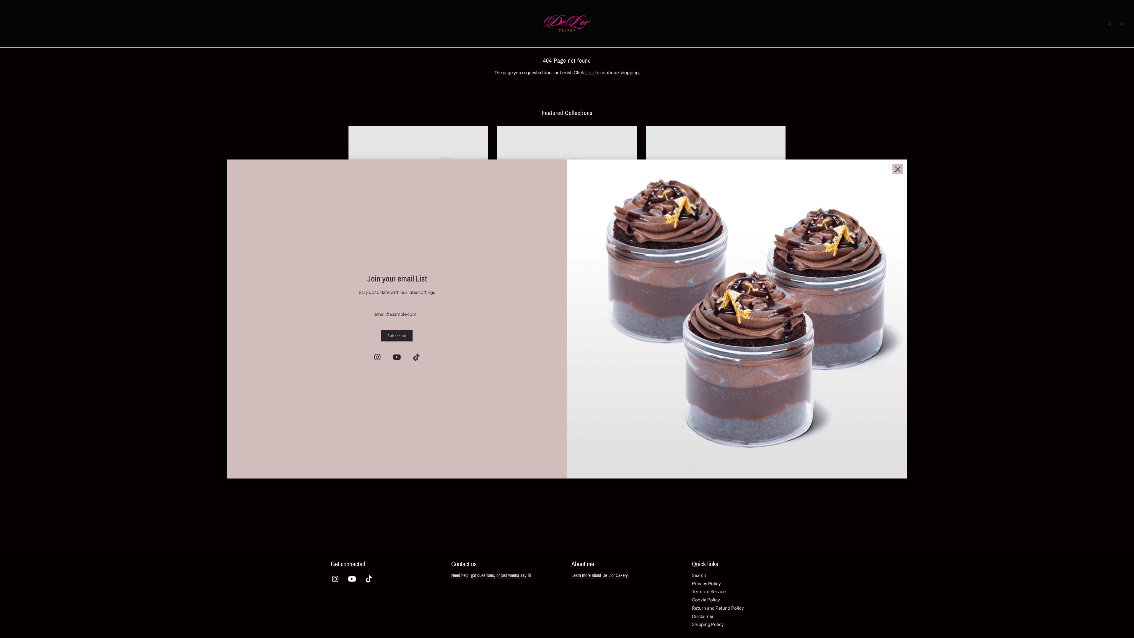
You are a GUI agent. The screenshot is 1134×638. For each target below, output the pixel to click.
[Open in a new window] (377, 357)
